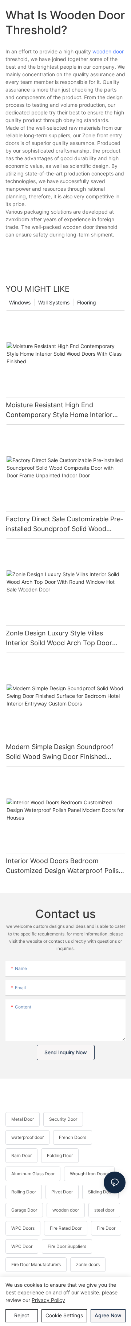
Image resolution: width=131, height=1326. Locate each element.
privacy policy (48, 1300)
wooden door (108, 51)
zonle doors (88, 1264)
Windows (20, 302)
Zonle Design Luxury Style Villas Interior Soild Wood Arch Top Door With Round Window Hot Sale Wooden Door (65, 638)
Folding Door (60, 1155)
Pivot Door (62, 1191)
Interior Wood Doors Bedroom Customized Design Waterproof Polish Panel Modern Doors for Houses (64, 866)
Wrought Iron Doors (89, 1173)
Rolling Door (23, 1191)
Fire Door (106, 1228)
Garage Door (24, 1210)
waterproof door (27, 1137)
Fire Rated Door (66, 1228)
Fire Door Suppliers (67, 1246)
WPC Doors (23, 1228)
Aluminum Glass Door (33, 1173)
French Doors (72, 1137)
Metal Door (22, 1119)
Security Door (63, 1119)
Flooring (86, 302)
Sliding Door (100, 1191)
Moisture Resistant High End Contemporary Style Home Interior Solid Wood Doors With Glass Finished (64, 410)
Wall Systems (54, 302)
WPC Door (21, 1246)
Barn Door (21, 1155)
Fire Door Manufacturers (36, 1264)
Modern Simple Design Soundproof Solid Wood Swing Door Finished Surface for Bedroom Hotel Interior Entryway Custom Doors (60, 752)
